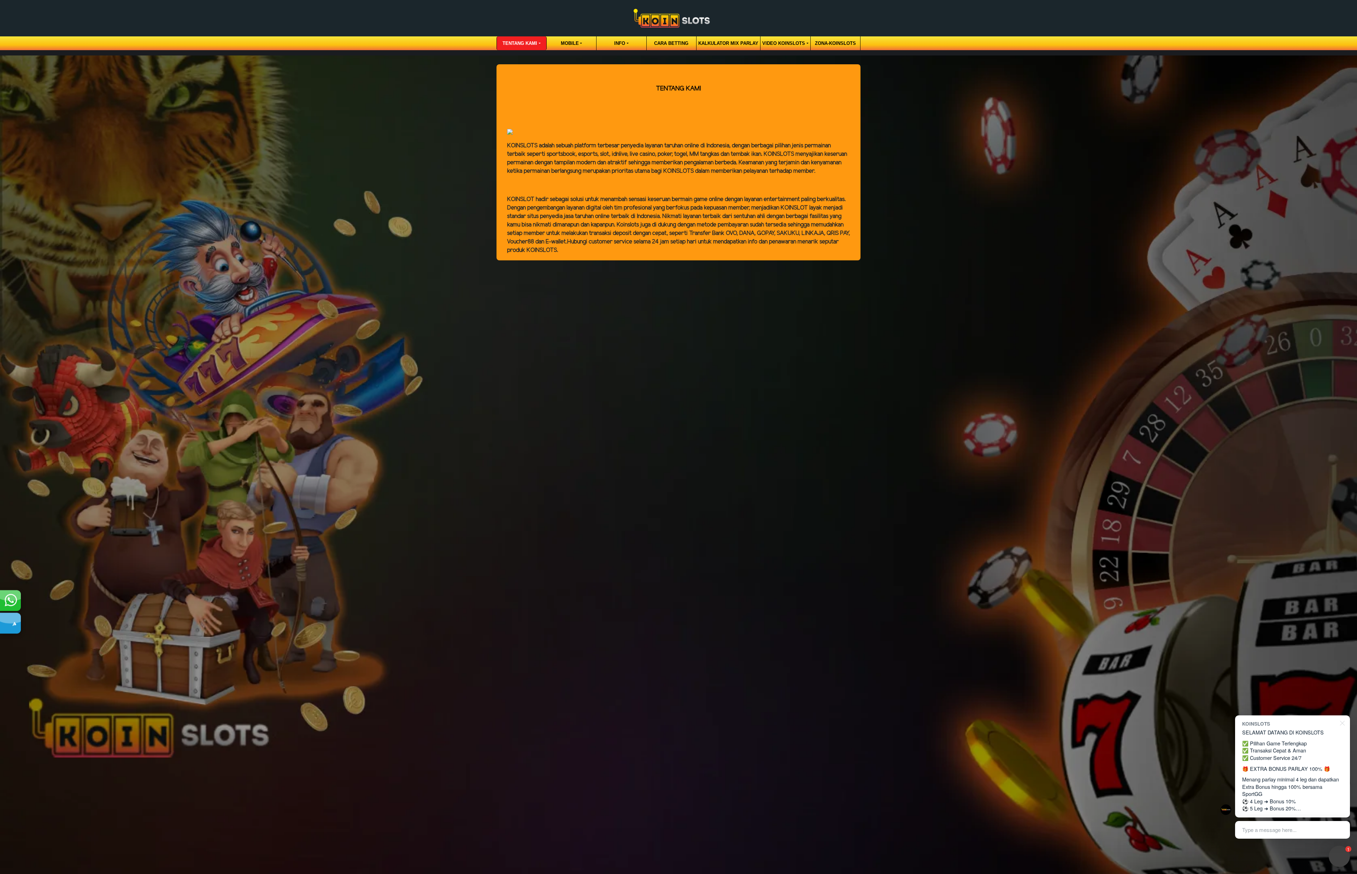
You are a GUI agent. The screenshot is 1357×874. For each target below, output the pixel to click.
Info (619, 43)
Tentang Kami (520, 43)
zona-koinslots (835, 43)
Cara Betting (671, 43)
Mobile (570, 43)
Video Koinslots (783, 43)
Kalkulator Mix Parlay (728, 43)
